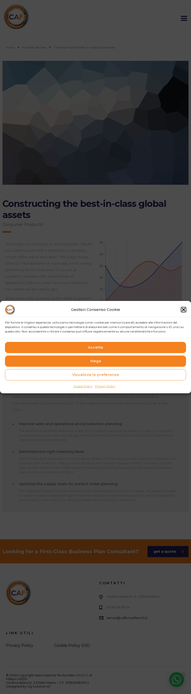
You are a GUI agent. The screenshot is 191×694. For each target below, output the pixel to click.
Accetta (95, 347)
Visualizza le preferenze (95, 374)
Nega (95, 361)
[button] (183, 309)
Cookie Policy (83, 386)
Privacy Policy (105, 386)
